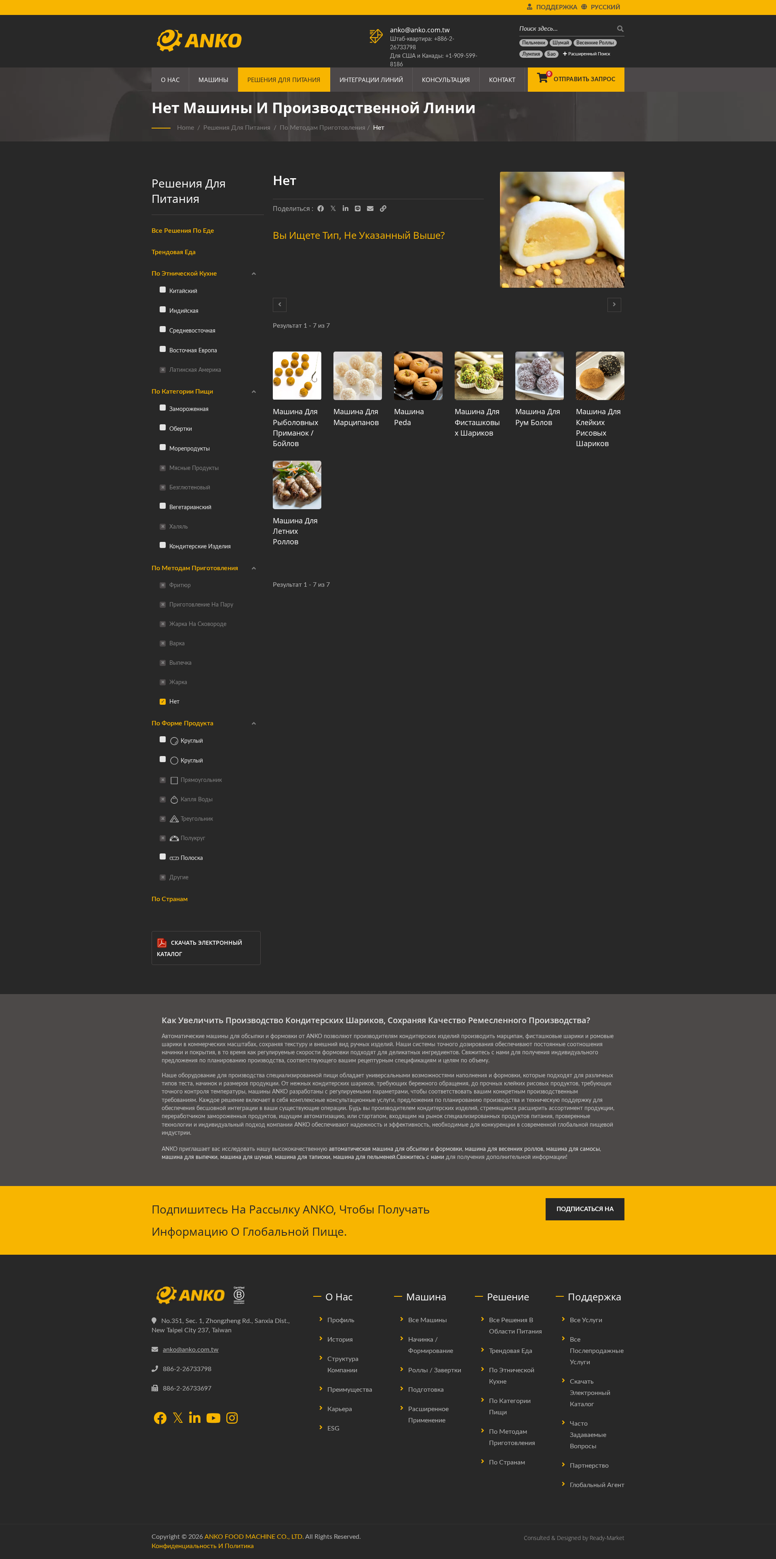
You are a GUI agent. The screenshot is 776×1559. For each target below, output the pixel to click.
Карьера (339, 1409)
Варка (176, 643)
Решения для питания (284, 80)
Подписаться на (585, 1209)
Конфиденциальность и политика (203, 1546)
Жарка (177, 682)
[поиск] (618, 29)
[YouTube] (213, 1419)
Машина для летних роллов (295, 531)
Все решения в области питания (515, 1326)
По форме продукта (182, 723)
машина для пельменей (364, 1157)
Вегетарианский (189, 507)
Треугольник (196, 819)
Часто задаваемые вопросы (588, 1434)
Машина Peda (409, 417)
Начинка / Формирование (430, 1345)
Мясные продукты (193, 468)
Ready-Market (607, 1538)
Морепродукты (189, 449)
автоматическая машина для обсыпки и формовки (395, 1149)
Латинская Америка (194, 370)
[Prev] (280, 305)
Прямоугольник (200, 780)
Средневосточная (191, 331)
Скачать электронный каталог (199, 948)
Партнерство (589, 1465)
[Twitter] (333, 209)
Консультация (446, 80)
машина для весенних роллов (504, 1149)
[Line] (357, 209)
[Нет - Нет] (562, 232)
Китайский (182, 291)
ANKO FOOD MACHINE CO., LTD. (254, 1537)
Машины (213, 80)
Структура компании (342, 1365)
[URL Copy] (383, 209)
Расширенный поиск (588, 54)
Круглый (191, 741)
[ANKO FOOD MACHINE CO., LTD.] (226, 1295)
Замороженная (188, 409)
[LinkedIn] (345, 209)
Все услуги (586, 1320)
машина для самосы (573, 1149)
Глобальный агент (597, 1485)
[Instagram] (232, 1419)
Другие (178, 877)
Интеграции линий (371, 80)
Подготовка (426, 1389)
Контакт (502, 80)
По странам (170, 899)
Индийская (183, 311)
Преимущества (349, 1389)
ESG (333, 1428)
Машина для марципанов (356, 417)
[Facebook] (320, 209)
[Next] (614, 305)
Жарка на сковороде (197, 624)
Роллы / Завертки (434, 1370)
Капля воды (196, 799)
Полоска (191, 858)
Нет (378, 127)
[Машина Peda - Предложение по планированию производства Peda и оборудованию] (418, 376)
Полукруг (192, 838)
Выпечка (180, 663)
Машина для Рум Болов (537, 417)
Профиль (340, 1320)
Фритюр (179, 585)
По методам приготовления (322, 127)
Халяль (178, 527)
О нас (170, 80)
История (340, 1339)
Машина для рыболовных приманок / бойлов (295, 427)
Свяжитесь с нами (420, 1157)
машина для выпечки (189, 1157)
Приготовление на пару (200, 605)
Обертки (180, 429)
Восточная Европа (192, 351)
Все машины (427, 1320)
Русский (605, 7)
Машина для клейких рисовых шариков (598, 427)
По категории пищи (182, 391)
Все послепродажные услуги (597, 1350)
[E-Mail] (370, 209)
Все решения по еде (183, 231)
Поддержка (556, 7)
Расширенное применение (428, 1415)
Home (185, 127)
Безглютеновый (189, 488)
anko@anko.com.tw (419, 29)
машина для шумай (246, 1157)
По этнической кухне (184, 273)
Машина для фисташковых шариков (477, 422)
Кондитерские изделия (199, 547)
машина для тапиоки (302, 1157)
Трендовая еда (174, 252)
